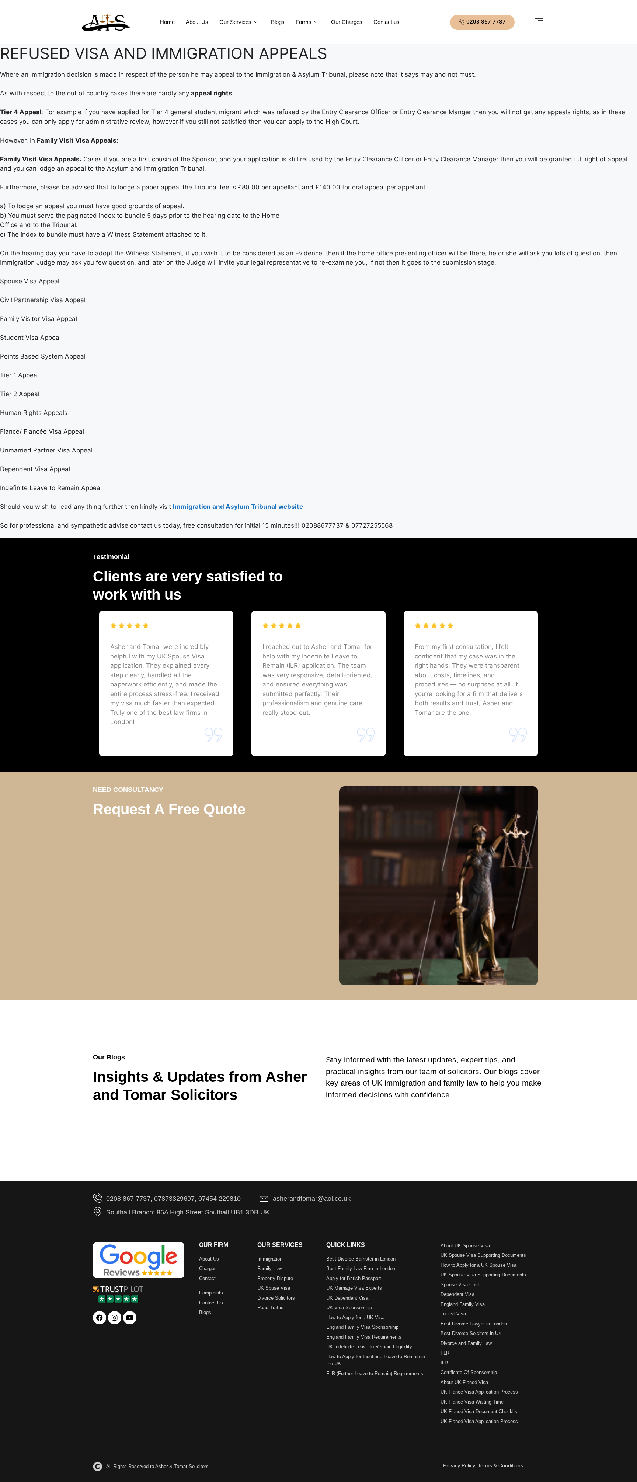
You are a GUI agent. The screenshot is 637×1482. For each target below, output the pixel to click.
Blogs (278, 22)
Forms (303, 22)
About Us (197, 22)
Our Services (235, 22)
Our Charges (346, 22)
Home (167, 22)
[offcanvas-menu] (539, 19)
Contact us (386, 22)
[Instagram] (114, 1317)
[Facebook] (99, 1317)
